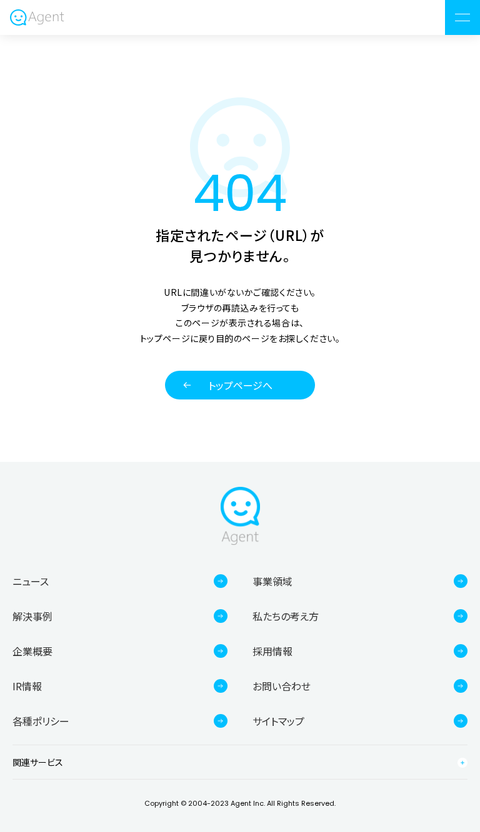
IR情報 (27, 686)
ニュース (30, 581)
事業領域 (272, 581)
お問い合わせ (281, 686)
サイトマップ (278, 721)
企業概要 (32, 651)
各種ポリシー (40, 721)
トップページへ (240, 385)
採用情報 (272, 651)
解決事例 (32, 616)
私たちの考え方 (285, 616)
